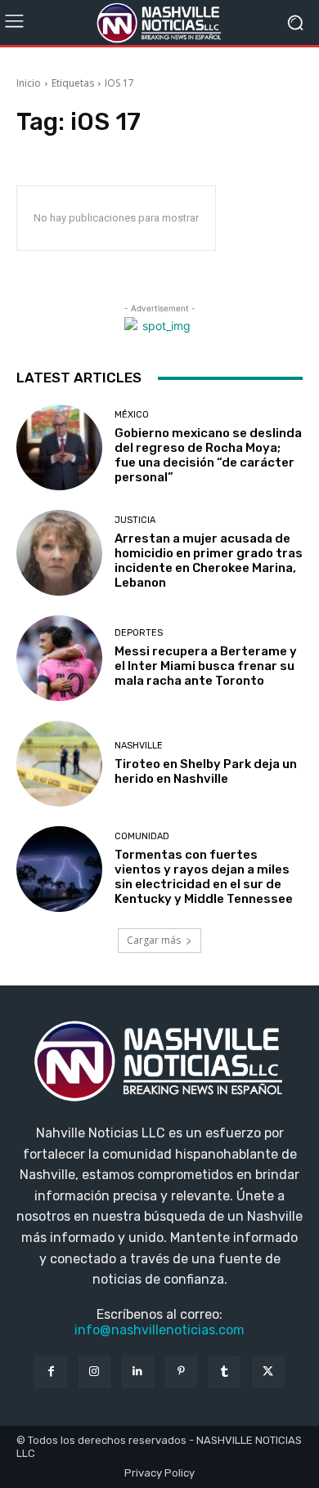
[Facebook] (50, 1371)
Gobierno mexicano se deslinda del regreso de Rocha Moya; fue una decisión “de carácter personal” (208, 455)
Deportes (139, 632)
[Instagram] (94, 1371)
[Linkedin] (138, 1371)
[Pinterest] (181, 1371)
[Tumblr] (224, 1371)
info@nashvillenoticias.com (159, 1330)
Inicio (28, 83)
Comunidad (142, 836)
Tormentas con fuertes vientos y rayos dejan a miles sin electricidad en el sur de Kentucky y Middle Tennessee (204, 876)
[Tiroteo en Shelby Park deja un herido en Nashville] (59, 764)
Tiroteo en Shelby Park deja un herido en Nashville (206, 771)
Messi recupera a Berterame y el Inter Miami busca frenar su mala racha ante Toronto (206, 666)
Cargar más (154, 940)
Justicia (135, 520)
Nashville (139, 745)
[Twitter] (268, 1371)
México (132, 414)
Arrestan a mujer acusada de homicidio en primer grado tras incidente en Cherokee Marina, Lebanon (209, 560)
